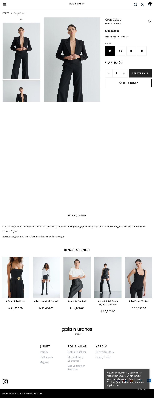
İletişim (44, 352)
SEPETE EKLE (140, 73)
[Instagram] (5, 381)
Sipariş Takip (103, 357)
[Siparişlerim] (142, 4)
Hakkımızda (46, 357)
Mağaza (44, 362)
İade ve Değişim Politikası (116, 36)
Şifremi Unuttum (105, 352)
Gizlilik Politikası (77, 352)
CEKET (5, 13)
